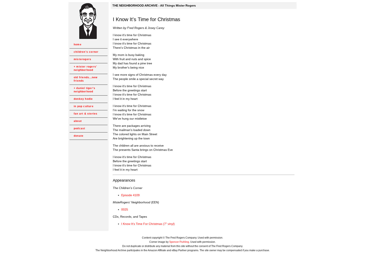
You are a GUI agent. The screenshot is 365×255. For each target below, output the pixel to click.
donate (78, 135)
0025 (124, 209)
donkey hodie (83, 98)
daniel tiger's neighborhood (84, 90)
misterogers (82, 59)
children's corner (86, 51)
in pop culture (84, 106)
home (78, 44)
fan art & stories (85, 113)
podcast (79, 128)
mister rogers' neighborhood (85, 68)
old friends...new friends (85, 79)
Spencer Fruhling (179, 241)
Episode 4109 (130, 195)
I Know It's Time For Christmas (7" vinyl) (148, 223)
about (78, 121)
